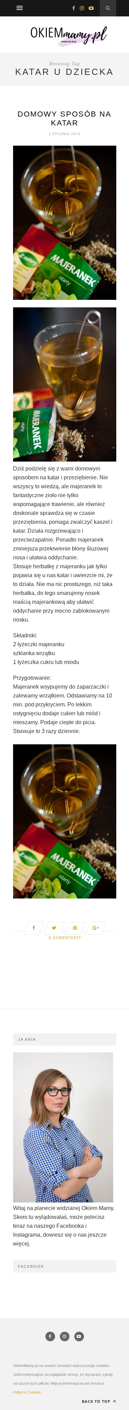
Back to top (97, 1401)
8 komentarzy (65, 938)
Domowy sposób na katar (64, 118)
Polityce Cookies (27, 1392)
